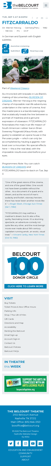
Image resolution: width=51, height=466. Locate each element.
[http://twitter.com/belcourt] (11, 443)
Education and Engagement (25, 450)
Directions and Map (14, 323)
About (25, 460)
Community (25, 453)
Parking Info (10, 311)
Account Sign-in (12, 339)
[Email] (42, 18)
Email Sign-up (11, 335)
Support (25, 456)
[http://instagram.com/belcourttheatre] (25, 443)
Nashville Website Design (25, 434)
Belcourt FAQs (11, 351)
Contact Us (9, 343)
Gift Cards (9, 319)
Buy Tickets (9, 303)
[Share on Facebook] (32, 18)
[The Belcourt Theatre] (20, 5)
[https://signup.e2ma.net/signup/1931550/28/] (40, 443)
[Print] (47, 18)
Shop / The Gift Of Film (15, 315)
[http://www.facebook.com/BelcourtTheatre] (18, 443)
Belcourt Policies (12, 347)
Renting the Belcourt (14, 331)
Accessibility (10, 327)
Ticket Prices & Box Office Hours (20, 307)
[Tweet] (37, 18)
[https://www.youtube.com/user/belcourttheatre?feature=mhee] (33, 443)
